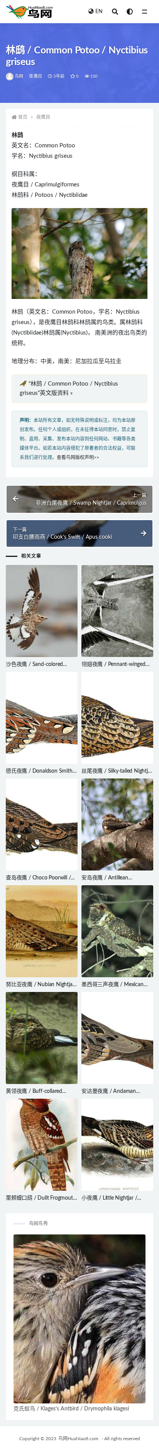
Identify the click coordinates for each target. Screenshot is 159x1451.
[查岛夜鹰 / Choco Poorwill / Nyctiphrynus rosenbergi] (42, 824)
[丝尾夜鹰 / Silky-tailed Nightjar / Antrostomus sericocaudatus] (117, 718)
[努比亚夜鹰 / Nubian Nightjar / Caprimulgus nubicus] (42, 931)
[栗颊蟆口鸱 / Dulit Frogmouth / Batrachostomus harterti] (42, 1145)
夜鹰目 (35, 76)
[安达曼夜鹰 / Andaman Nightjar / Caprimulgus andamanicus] (117, 1038)
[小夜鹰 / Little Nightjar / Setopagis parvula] (117, 1145)
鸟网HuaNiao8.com (78, 1438)
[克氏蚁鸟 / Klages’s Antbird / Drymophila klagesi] (79, 1319)
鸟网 (19, 76)
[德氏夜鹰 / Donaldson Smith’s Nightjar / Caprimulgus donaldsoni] (42, 718)
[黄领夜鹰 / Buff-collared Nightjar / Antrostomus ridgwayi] (42, 1038)
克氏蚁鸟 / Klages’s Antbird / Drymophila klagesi (71, 1409)
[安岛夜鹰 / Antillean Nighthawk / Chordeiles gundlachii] (117, 824)
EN (99, 11)
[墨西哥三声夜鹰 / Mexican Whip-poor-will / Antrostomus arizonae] (117, 931)
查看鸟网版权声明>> (78, 457)
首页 (22, 117)
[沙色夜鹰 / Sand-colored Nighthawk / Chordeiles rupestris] (42, 611)
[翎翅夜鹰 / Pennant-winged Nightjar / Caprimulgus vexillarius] (117, 611)
